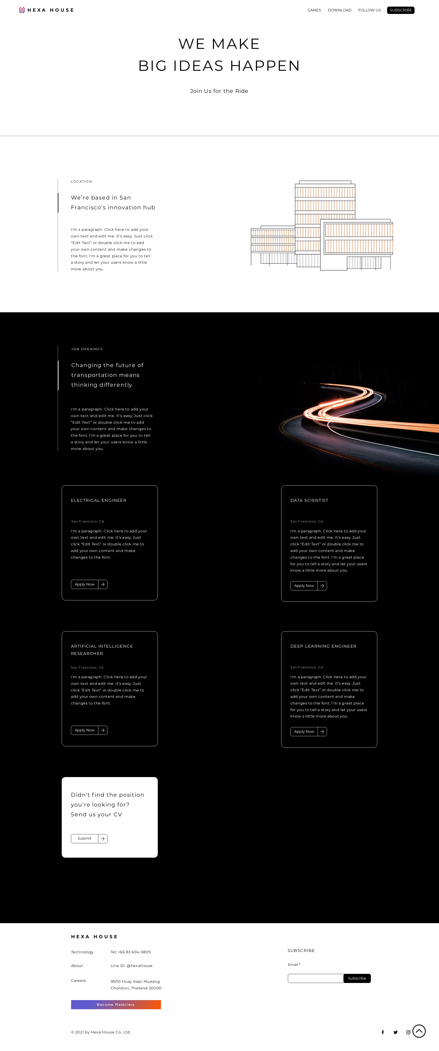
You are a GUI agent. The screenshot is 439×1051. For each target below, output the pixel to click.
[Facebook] (382, 1032)
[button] (314, 10)
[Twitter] (395, 1032)
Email (293, 965)
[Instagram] (408, 1032)
